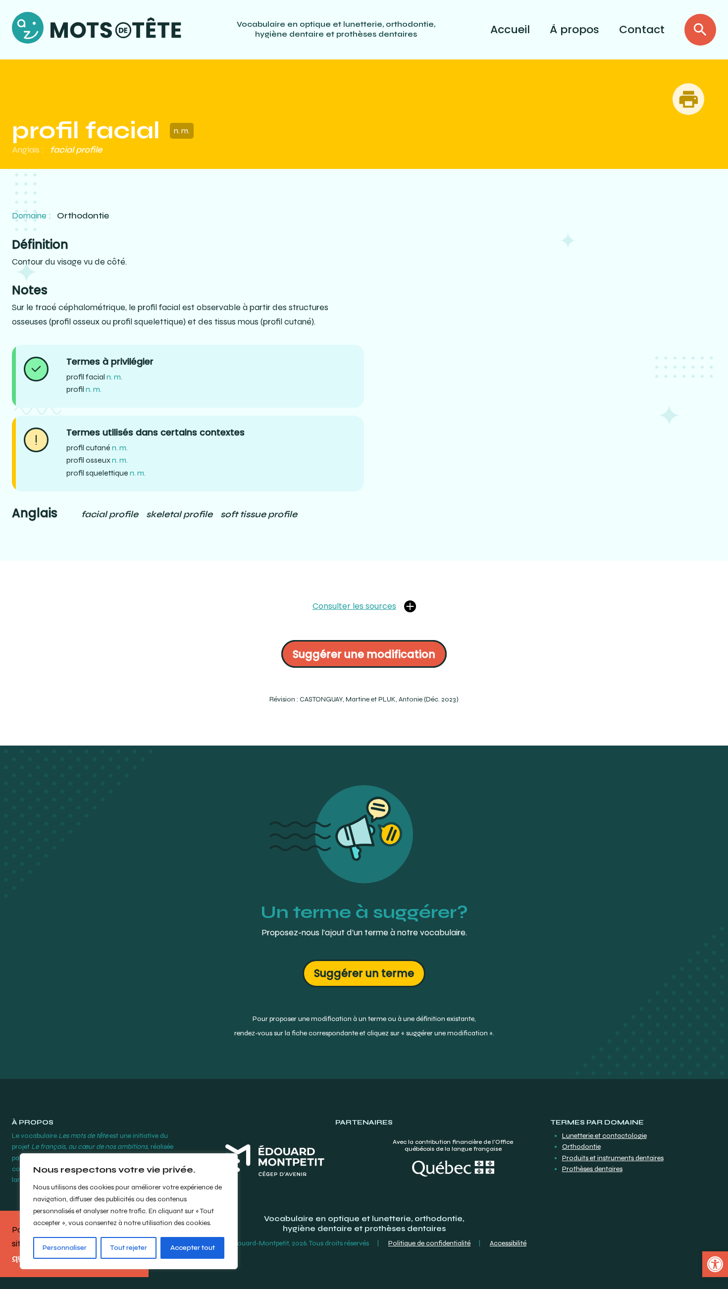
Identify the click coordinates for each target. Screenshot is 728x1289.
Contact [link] (642, 29)
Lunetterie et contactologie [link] (604, 1135)
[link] (715, 1264)
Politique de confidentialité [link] (429, 1243)
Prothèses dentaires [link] (592, 1169)
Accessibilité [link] (508, 1243)
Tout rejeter (128, 1247)
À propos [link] (574, 29)
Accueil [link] (510, 29)
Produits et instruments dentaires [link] (613, 1158)
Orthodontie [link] (581, 1146)
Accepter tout (192, 1247)
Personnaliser (65, 1247)
